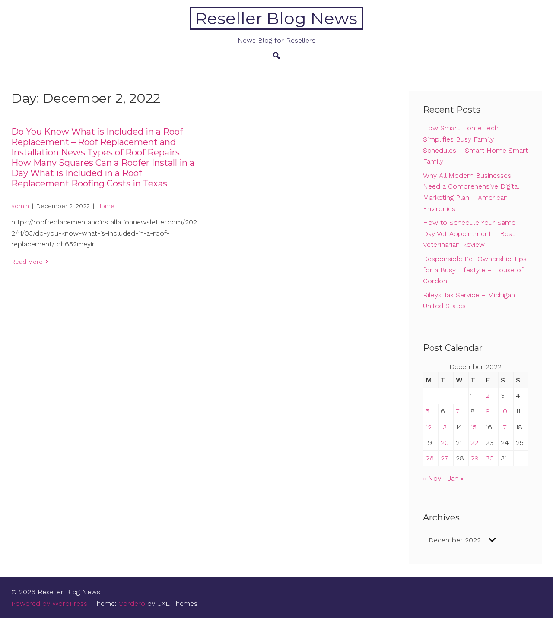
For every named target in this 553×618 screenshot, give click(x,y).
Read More (27, 261)
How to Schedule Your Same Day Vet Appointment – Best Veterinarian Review (469, 233)
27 (444, 458)
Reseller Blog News (276, 18)
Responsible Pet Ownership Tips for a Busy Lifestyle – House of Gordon (475, 270)
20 (445, 442)
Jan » (456, 478)
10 (504, 411)
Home (105, 205)
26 (430, 458)
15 (473, 427)
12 (429, 427)
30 (490, 458)
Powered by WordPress (49, 603)
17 (504, 427)
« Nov (432, 478)
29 (474, 458)
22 (474, 442)
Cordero (131, 603)
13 (444, 427)
